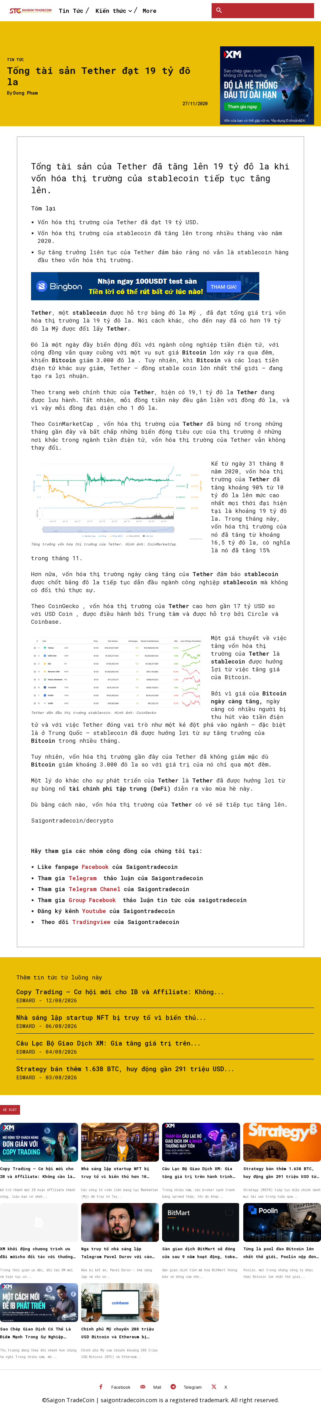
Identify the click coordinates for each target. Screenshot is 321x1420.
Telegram (193, 1387)
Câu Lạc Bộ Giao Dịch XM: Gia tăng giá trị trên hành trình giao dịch (197, 1176)
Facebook (120, 1387)
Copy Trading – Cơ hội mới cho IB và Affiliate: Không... (120, 992)
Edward (25, 1000)
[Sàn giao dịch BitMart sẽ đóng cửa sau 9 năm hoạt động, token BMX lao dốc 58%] (201, 1222)
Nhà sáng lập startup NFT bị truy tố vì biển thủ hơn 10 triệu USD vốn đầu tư (115, 1176)
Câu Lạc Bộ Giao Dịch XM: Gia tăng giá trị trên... (108, 1043)
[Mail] (143, 1387)
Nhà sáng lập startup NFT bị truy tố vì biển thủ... (111, 1017)
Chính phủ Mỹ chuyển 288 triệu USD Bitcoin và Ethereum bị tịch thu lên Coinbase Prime (117, 1336)
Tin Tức (15, 59)
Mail (157, 1387)
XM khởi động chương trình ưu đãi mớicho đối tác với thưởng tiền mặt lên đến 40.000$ (36, 1256)
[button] (219, 10)
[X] (214, 1387)
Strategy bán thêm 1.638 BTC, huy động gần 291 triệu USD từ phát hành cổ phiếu (279, 1176)
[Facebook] (101, 1387)
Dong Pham (25, 93)
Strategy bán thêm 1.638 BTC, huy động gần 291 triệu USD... (125, 1069)
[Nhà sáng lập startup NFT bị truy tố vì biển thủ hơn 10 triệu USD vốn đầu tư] (120, 1142)
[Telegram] (173, 1387)
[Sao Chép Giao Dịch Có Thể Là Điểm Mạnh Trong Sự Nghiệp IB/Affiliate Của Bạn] (39, 1302)
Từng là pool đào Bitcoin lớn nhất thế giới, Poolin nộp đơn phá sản (279, 1256)
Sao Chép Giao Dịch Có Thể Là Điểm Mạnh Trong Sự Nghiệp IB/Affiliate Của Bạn (35, 1336)
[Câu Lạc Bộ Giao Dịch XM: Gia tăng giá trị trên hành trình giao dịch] (201, 1142)
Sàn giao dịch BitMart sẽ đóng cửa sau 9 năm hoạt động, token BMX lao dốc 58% (199, 1256)
